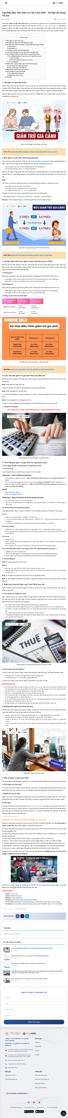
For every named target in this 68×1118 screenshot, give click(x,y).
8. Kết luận (8, 77)
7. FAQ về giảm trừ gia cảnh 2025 (15, 71)
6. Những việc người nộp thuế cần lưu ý (17, 69)
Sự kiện (37, 1055)
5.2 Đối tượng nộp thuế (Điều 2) (16, 67)
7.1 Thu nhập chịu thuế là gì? (15, 73)
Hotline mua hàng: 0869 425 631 (16, 1060)
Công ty (37, 1042)
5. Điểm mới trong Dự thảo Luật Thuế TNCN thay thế (21, 64)
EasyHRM (7, 19)
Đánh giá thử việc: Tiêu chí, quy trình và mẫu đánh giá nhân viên (30, 956)
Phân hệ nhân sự (40, 1083)
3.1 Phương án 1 (11, 46)
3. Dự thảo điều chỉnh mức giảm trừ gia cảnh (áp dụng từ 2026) (24, 44)
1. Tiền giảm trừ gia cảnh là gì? (14, 41)
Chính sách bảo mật (29, 1107)
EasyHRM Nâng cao (11, 1079)
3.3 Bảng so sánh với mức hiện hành (18, 50)
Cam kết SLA (40, 1107)
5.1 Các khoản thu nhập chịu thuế (17, 65)
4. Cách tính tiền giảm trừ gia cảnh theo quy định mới (21, 52)
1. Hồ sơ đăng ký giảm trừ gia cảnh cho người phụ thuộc (24, 56)
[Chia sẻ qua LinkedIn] (27, 916)
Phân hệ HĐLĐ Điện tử (42, 1079)
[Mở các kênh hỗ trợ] (63, 1113)
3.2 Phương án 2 (12, 48)
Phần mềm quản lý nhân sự (49, 26)
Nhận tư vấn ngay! (34, 1022)
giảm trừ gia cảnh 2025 (36, 806)
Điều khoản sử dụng (15, 1107)
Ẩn (26, 37)
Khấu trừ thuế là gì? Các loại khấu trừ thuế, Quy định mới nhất (29, 978)
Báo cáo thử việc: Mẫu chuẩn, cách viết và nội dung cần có (28, 963)
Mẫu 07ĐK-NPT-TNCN (12, 492)
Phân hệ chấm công (41, 1075)
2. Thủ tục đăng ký (12, 62)
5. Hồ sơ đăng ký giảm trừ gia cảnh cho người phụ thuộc (22, 54)
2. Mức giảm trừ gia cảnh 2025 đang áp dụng (18, 42)
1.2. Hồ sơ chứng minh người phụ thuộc (21, 60)
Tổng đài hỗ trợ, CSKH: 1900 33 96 (17, 1064)
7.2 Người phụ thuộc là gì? (15, 75)
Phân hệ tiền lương (40, 1087)
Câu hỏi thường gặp (52, 1107)
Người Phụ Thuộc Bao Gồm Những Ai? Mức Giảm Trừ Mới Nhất (31, 255)
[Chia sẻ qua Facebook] (17, 916)
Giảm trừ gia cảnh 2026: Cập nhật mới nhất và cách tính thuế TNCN (32, 369)
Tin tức (37, 1050)
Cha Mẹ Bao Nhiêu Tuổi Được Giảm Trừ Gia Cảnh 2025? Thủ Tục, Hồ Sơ (34, 152)
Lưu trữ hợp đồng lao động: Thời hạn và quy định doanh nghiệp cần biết (32, 948)
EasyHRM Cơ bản (10, 1075)
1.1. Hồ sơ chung (14, 58)
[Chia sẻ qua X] (22, 916)
